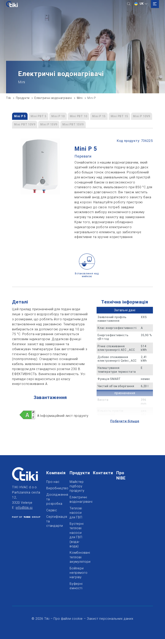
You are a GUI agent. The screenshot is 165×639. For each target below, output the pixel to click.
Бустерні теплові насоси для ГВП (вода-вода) (76, 535)
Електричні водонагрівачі (53, 98)
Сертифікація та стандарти (53, 521)
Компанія (53, 472)
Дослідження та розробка (53, 499)
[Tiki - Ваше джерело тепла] (12, 4)
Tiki (8, 98)
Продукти (23, 98)
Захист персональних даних (110, 619)
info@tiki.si (24, 508)
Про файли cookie (68, 619)
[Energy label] (27, 416)
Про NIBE (123, 475)
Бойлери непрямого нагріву (76, 572)
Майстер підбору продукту (76, 486)
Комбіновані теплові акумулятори (76, 557)
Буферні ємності (76, 586)
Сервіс (51, 510)
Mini (80, 98)
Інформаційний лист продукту (64, 416)
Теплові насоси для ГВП (76, 512)
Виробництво (53, 488)
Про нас (53, 482)
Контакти (99, 472)
